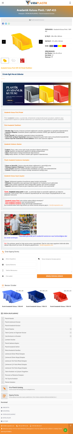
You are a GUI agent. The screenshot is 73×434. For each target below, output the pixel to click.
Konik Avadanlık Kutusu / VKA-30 (60, 306)
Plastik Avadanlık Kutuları (46, 13)
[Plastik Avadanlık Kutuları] (37, 105)
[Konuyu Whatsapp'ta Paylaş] (9, 23)
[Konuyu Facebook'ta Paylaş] (3, 23)
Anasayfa (21, 13)
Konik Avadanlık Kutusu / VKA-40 (12, 306)
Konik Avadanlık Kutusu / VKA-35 (36, 306)
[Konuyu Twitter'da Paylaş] (6, 23)
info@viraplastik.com (56, 205)
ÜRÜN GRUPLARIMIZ (31, 13)
